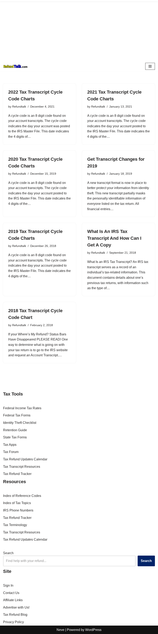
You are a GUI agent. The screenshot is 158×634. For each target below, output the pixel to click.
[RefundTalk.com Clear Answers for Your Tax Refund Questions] (15, 66)
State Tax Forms (15, 437)
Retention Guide (15, 430)
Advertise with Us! (16, 607)
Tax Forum (11, 452)
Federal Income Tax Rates (22, 408)
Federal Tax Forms (16, 415)
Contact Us (11, 593)
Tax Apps (9, 444)
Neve (60, 630)
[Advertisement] (79, 31)
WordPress (93, 630)
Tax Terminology (15, 525)
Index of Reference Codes (22, 496)
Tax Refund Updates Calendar (25, 459)
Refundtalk (19, 106)
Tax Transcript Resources (21, 466)
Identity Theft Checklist (19, 422)
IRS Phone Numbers (18, 510)
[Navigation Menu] (150, 66)
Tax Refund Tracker (17, 474)
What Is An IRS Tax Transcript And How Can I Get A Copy (114, 238)
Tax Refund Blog (15, 614)
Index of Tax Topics (17, 503)
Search (8, 553)
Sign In (8, 585)
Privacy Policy (13, 622)
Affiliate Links (13, 600)
